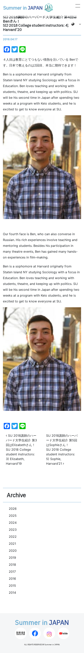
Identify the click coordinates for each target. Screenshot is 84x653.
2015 (12, 586)
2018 (12, 565)
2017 (12, 572)
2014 (12, 593)
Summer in (23, 8)
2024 (13, 523)
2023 (13, 530)
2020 (13, 551)
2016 (12, 579)
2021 (12, 544)
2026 (13, 509)
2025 (13, 516)
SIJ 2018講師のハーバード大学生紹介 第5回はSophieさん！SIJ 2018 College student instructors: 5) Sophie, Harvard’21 (62, 449)
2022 (13, 537)
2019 (12, 558)
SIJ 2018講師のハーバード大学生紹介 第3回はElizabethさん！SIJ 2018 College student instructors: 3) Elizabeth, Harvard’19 (21, 449)
